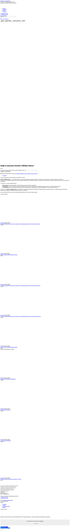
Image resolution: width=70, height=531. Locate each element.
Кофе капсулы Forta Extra (5, 440)
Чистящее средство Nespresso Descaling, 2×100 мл (10, 479)
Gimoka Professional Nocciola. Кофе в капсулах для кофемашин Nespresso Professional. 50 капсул (20, 285)
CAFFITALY (18, 173)
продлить (41, 521)
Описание (5, 175)
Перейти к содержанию (5, 0)
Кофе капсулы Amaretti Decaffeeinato (8, 379)
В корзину (2, 171)
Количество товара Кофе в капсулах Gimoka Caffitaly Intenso (12, 170)
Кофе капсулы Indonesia (5, 409)
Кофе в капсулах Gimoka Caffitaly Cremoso (8, 254)
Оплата (4, 10)
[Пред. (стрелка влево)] (0, 530)
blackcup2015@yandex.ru (8, 500)
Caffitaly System (24, 173)
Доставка (5, 9)
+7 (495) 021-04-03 (4, 15)
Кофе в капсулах (34, 173)
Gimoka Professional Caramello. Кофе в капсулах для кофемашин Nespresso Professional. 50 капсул (20, 316)
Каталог (6, 21)
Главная (2, 21)
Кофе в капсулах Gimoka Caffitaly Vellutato (8, 347)
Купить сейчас (7, 171)
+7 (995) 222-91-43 (4, 13)
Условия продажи (6, 506)
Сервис (4, 8)
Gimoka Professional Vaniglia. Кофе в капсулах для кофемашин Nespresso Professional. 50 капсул (20, 223)
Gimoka (28, 173)
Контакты (5, 11)
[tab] (36, 175)
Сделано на (32, 523)
